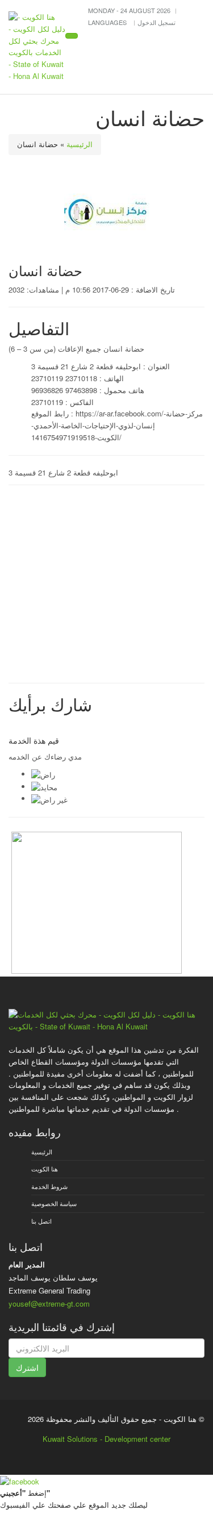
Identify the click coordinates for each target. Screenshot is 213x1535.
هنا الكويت (44, 1168)
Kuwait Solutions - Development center (106, 1438)
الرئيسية (79, 144)
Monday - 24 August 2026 (129, 10)
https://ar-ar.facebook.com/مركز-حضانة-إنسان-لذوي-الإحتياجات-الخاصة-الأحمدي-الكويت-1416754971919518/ (117, 425)
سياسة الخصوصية (54, 1203)
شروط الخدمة (49, 1186)
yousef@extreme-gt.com (49, 1303)
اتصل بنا (41, 1220)
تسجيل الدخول (156, 22)
